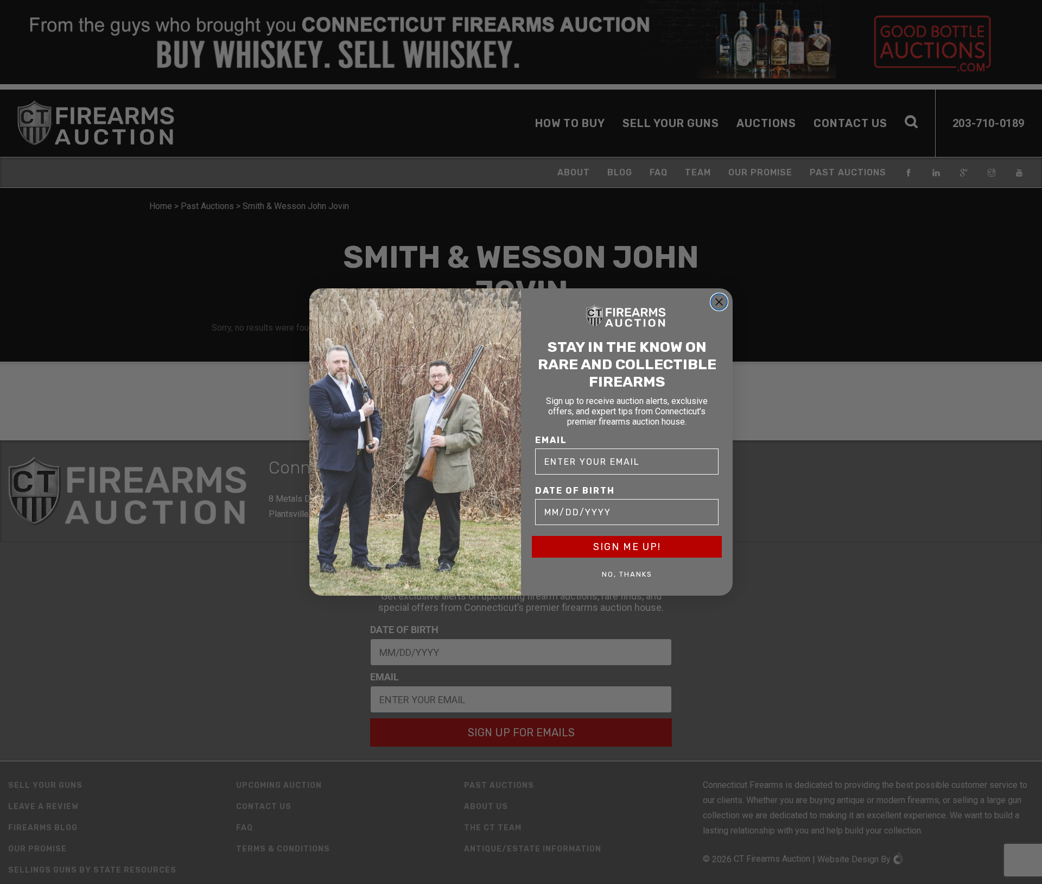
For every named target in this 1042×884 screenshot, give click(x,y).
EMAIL (551, 440)
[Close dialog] (719, 302)
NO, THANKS (627, 574)
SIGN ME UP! (627, 547)
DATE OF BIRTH (575, 490)
